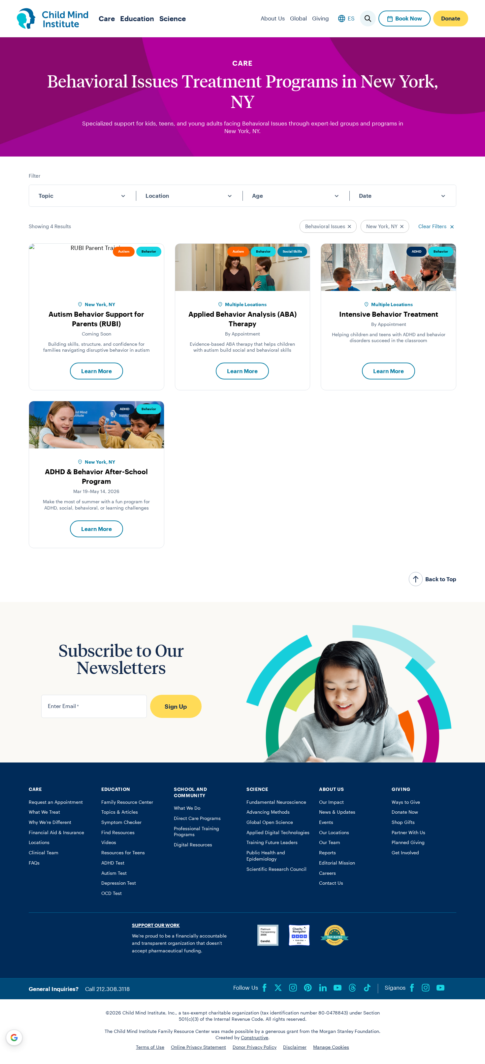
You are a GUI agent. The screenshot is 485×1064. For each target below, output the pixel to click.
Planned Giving (408, 842)
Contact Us (331, 883)
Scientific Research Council (276, 869)
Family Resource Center (127, 802)
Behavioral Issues (325, 226)
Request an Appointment (56, 802)
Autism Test (114, 873)
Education (137, 18)
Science (172, 18)
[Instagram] (293, 988)
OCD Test (111, 893)
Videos (108, 842)
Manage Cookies (331, 1047)
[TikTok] (367, 988)
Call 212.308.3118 (107, 988)
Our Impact (331, 802)
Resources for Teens (123, 852)
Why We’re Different (50, 822)
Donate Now (405, 812)
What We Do (187, 808)
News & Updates (337, 812)
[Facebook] (265, 988)
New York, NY (382, 226)
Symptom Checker (121, 822)
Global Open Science (269, 822)
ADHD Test (112, 863)
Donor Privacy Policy (254, 1047)
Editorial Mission (337, 863)
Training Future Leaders (272, 842)
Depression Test (118, 883)
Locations (39, 842)
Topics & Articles (119, 812)
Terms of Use (150, 1047)
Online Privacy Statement (198, 1047)
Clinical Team (43, 852)
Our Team (329, 842)
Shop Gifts (403, 822)
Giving (320, 18)
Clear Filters (433, 226)
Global (298, 18)
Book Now (408, 18)
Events (326, 822)
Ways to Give (406, 802)
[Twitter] (278, 988)
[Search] (368, 18)
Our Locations (334, 832)
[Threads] (352, 988)
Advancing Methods (268, 812)
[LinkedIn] (323, 988)
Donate (450, 18)
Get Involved (405, 852)
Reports (327, 852)
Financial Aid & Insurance (56, 832)
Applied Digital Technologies (277, 832)
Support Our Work (156, 925)
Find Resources (118, 832)
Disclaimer (295, 1047)
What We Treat (44, 812)
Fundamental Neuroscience (276, 802)
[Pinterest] (308, 988)
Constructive (254, 1037)
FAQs (34, 863)
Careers (327, 873)
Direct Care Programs (197, 818)
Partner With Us (408, 832)
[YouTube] (337, 988)
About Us (273, 18)
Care (107, 18)
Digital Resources (193, 844)
